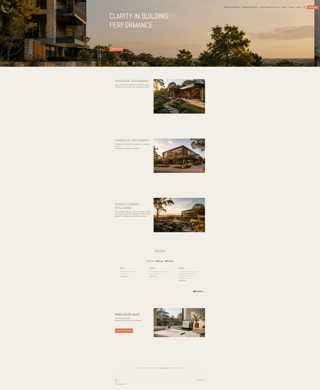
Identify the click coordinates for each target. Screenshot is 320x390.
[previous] (4, 33)
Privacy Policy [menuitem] (200, 380)
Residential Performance (132, 81)
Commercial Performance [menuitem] (249, 7)
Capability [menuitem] (292, 7)
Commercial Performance (132, 140)
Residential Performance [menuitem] (231, 7)
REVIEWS (160, 251)
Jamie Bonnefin (163, 368)
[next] (315, 33)
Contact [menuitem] (299, 7)
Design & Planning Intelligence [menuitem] (269, 7)
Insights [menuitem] (283, 7)
